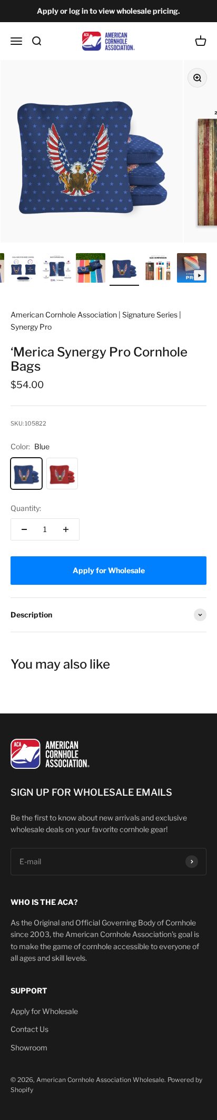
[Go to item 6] (57, 269)
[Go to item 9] (158, 269)
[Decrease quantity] (24, 529)
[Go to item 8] (124, 269)
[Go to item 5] (23, 269)
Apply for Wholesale (44, 1011)
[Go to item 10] (191, 269)
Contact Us (29, 1029)
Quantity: (26, 508)
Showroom (29, 1047)
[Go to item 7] (90, 269)
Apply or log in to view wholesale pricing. (108, 10)
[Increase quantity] (66, 529)
